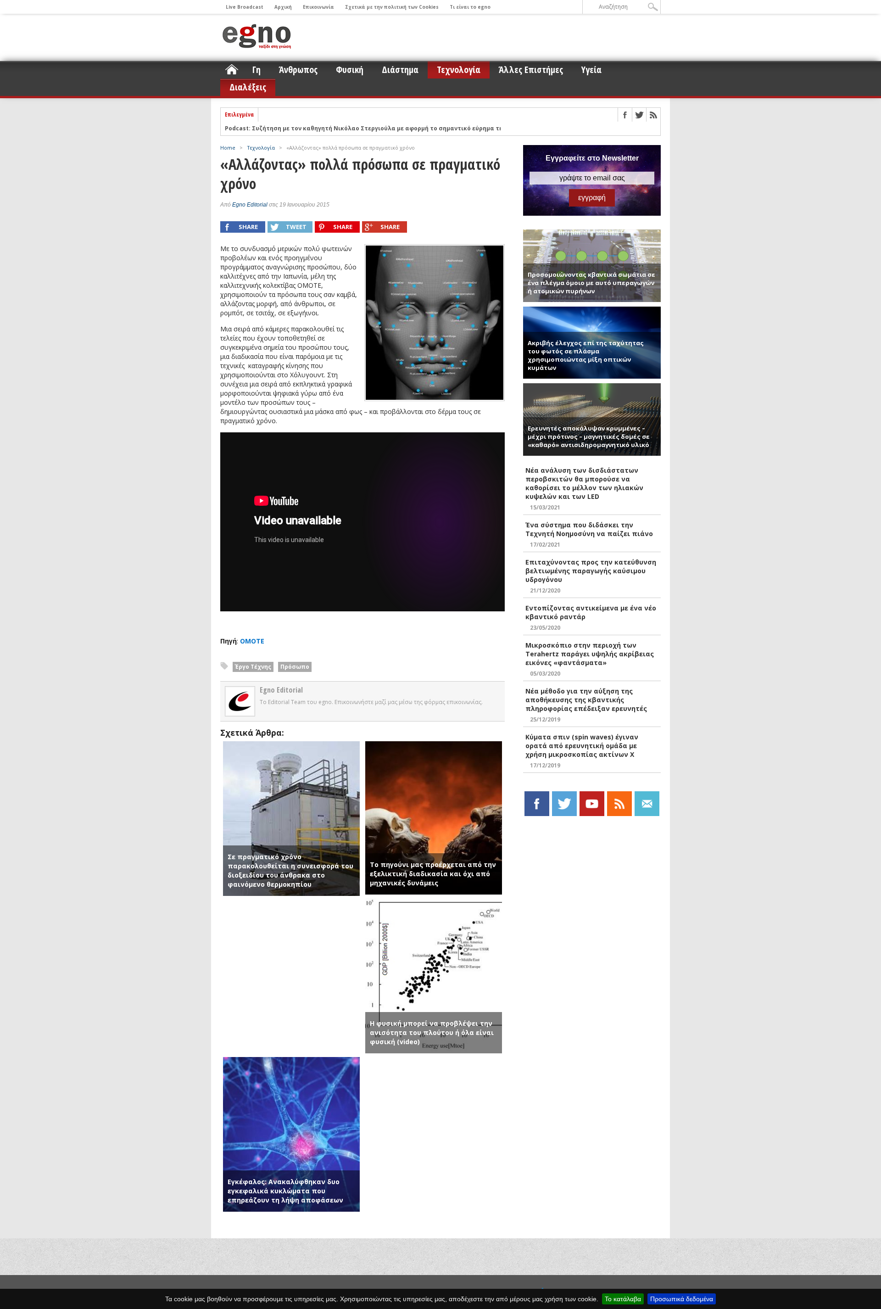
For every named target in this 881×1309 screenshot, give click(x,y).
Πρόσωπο (294, 667)
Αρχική (283, 7)
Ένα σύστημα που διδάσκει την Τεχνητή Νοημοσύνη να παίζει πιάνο (589, 529)
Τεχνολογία (458, 69)
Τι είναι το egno (470, 7)
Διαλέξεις (247, 87)
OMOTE (252, 641)
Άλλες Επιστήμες (531, 69)
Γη (256, 69)
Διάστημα (400, 69)
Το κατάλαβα (623, 1299)
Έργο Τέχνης (253, 667)
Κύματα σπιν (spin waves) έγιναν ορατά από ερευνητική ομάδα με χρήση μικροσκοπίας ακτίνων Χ (581, 746)
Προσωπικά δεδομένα (681, 1299)
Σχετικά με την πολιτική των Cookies (392, 7)
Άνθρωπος (298, 69)
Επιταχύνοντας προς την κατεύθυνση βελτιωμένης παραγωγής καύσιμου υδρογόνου (590, 571)
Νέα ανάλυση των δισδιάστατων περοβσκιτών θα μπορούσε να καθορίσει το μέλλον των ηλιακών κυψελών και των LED (584, 483)
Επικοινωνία (318, 7)
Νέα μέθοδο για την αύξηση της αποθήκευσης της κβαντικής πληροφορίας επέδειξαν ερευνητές (586, 700)
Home (227, 147)
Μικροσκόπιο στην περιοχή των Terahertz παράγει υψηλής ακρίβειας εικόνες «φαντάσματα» (589, 654)
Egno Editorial (250, 204)
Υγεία (591, 69)
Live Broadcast (244, 7)
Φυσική (349, 69)
